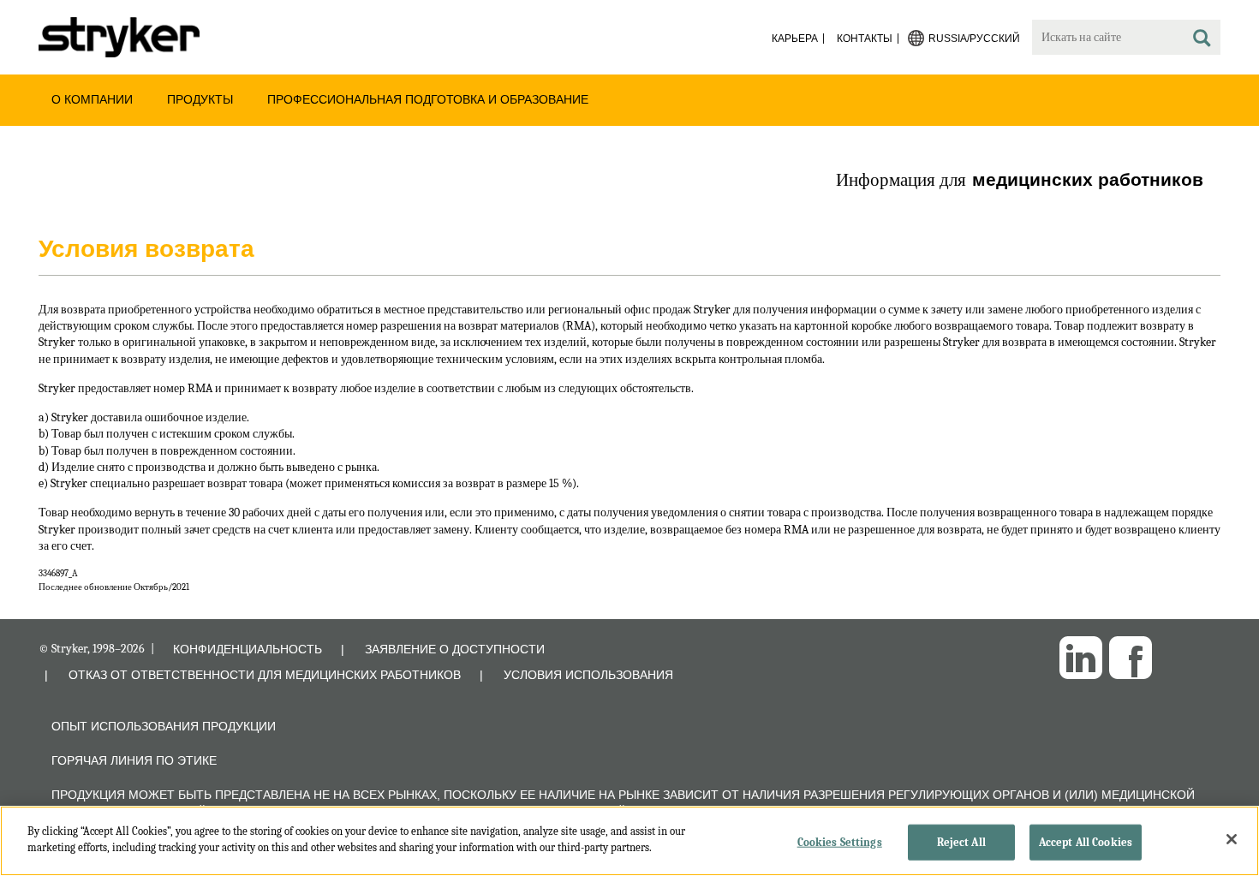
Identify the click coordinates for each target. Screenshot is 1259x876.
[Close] (1231, 839)
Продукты (200, 99)
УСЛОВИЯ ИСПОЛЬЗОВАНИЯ (588, 675)
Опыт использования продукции (163, 726)
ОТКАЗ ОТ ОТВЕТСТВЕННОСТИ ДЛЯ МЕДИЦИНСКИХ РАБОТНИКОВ (265, 675)
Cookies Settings (839, 842)
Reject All (961, 842)
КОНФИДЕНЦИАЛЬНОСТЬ (247, 649)
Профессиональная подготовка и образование (427, 99)
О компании (92, 99)
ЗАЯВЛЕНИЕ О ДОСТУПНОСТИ (455, 649)
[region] (629, 841)
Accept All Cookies (1085, 842)
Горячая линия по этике (134, 760)
